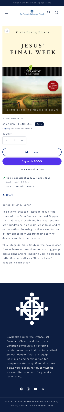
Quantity (7, 134)
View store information (20, 186)
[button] (6, 12)
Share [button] (9, 195)
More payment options (32, 169)
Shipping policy (45, 405)
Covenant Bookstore (24, 401)
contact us (46, 367)
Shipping (6, 128)
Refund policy (28, 405)
